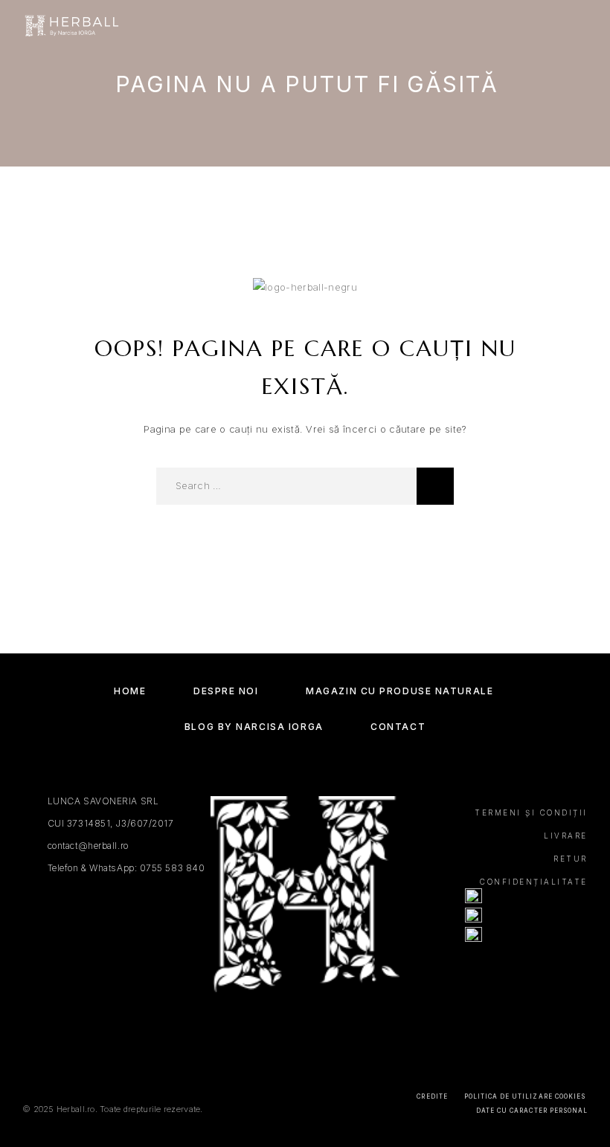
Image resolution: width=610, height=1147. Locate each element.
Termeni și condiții (531, 812)
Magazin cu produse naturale (399, 691)
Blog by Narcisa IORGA (254, 726)
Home (130, 691)
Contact (398, 726)
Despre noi (226, 691)
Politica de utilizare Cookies (524, 1096)
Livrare (566, 835)
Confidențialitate (534, 881)
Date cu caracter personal (532, 1110)
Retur (570, 858)
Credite (432, 1096)
